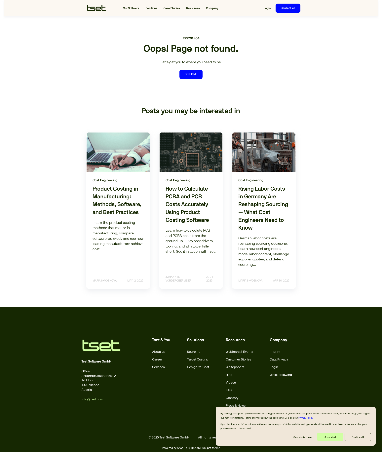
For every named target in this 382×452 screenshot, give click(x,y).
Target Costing (197, 359)
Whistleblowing (281, 374)
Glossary (232, 397)
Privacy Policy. (305, 417)
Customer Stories (238, 359)
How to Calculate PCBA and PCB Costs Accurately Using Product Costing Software (187, 204)
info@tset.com (92, 399)
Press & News (236, 405)
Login (274, 367)
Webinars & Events (239, 351)
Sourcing (194, 351)
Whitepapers (235, 367)
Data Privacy (279, 359)
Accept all (330, 436)
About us (158, 351)
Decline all (358, 436)
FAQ (229, 390)
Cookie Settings (302, 436)
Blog (229, 374)
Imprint (275, 351)
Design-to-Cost (198, 367)
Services (158, 367)
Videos (231, 382)
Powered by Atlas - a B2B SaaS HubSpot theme (191, 447)
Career (157, 359)
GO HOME (191, 74)
